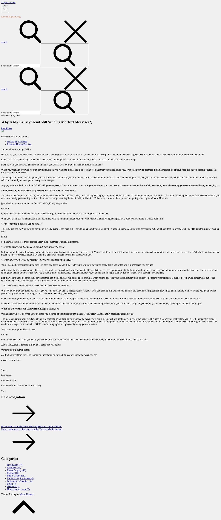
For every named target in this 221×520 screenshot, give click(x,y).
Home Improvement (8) (18, 489)
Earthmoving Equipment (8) (20, 478)
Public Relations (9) (16, 475)
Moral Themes (26, 494)
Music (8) (11, 483)
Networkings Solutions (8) (19, 481)
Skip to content (8, 2)
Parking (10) (13, 473)
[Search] (64, 55)
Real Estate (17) (14, 465)
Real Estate (6, 128)
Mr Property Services (17, 141)
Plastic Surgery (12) (16, 470)
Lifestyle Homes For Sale (19, 144)
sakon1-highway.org (11, 16)
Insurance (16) (14, 467)
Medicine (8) (13, 486)
